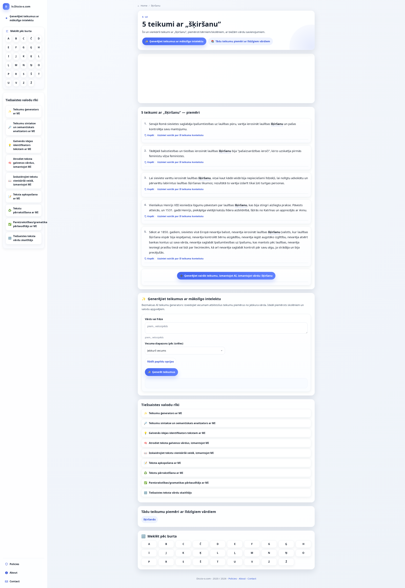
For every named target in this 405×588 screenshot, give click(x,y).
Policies (232, 578)
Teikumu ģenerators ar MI (26, 111)
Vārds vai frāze (154, 319)
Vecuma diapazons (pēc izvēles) (164, 343)
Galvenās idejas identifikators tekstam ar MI (23, 145)
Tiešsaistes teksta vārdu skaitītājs (24, 238)
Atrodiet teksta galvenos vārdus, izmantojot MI (24, 162)
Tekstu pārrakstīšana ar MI (25, 210)
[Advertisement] (226, 78)
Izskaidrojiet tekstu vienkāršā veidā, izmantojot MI (25, 180)
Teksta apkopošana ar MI (25, 196)
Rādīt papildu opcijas (160, 361)
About (242, 578)
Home (142, 5)
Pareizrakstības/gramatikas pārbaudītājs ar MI (27, 224)
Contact (252, 578)
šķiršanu (277, 124)
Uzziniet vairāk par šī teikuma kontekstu (180, 135)
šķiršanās (149, 519)
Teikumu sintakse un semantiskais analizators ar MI (24, 127)
